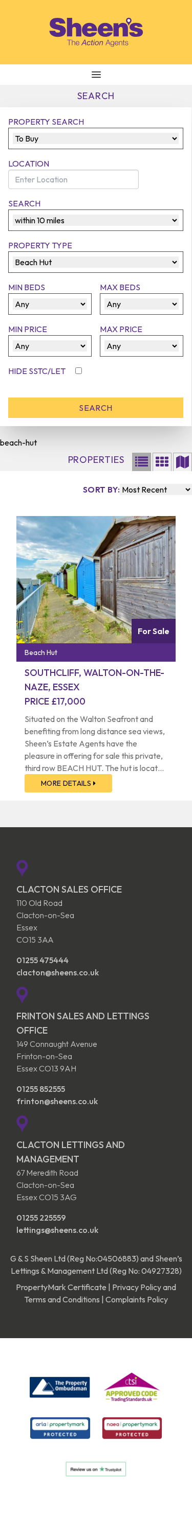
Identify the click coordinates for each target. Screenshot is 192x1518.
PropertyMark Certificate (61, 1287)
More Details (67, 783)
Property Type (40, 245)
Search (24, 203)
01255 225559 (41, 1217)
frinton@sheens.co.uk (57, 1101)
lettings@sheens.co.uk (57, 1230)
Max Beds (120, 287)
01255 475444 (42, 960)
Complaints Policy (136, 1299)
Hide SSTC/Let (37, 371)
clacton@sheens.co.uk (57, 972)
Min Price (27, 329)
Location (28, 163)
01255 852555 (40, 1089)
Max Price (121, 329)
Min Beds (26, 287)
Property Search (46, 121)
